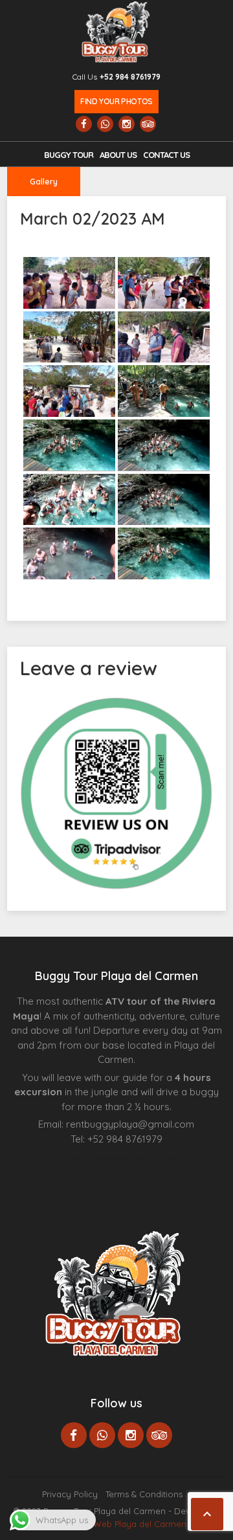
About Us (118, 155)
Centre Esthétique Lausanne (126, 1159)
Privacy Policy (70, 1494)
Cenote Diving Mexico (163, 1159)
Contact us (166, 155)
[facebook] (84, 124)
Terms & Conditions (144, 1494)
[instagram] (126, 124)
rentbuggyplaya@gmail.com (130, 1124)
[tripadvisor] (148, 124)
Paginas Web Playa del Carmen (122, 1524)
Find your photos (116, 101)
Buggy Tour (68, 155)
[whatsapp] (105, 124)
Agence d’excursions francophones (80, 1159)
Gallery (44, 181)
